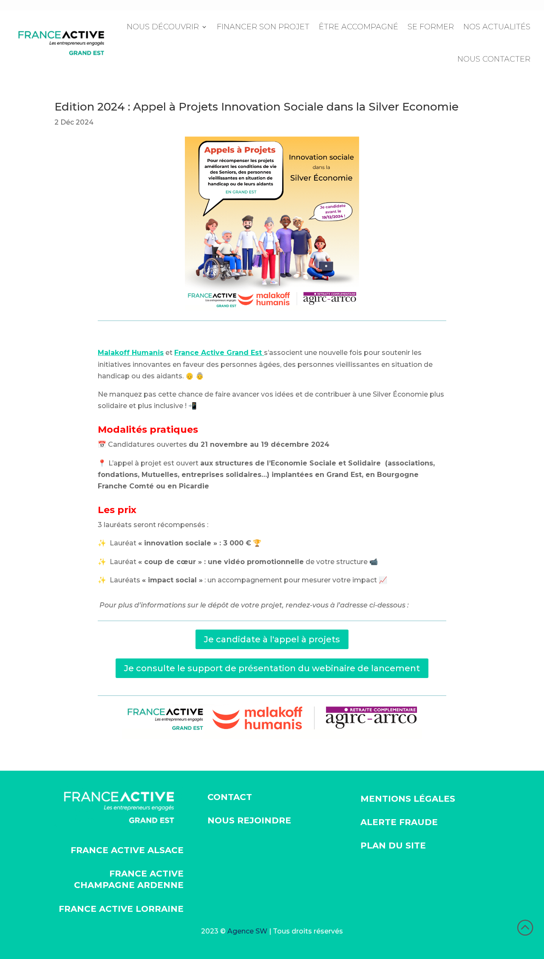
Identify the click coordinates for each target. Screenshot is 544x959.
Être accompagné (358, 26)
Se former (431, 26)
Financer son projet (263, 26)
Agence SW (247, 931)
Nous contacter (493, 59)
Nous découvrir (163, 26)
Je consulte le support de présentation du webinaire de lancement (272, 668)
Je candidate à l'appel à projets (272, 639)
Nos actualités (496, 26)
